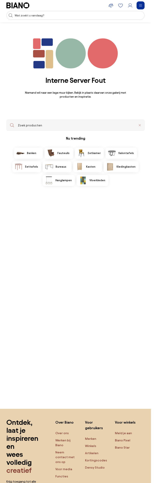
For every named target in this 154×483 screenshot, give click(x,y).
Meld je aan (123, 433)
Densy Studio (95, 467)
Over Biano (64, 422)
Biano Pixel (122, 440)
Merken (90, 438)
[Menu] (141, 5)
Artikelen (91, 453)
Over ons (62, 433)
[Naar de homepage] (17, 5)
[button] (139, 125)
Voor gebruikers (94, 425)
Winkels (90, 446)
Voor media (63, 469)
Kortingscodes (96, 460)
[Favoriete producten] (121, 5)
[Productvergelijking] (111, 5)
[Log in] (130, 5)
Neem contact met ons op (65, 457)
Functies (61, 476)
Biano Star (122, 447)
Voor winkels (125, 422)
